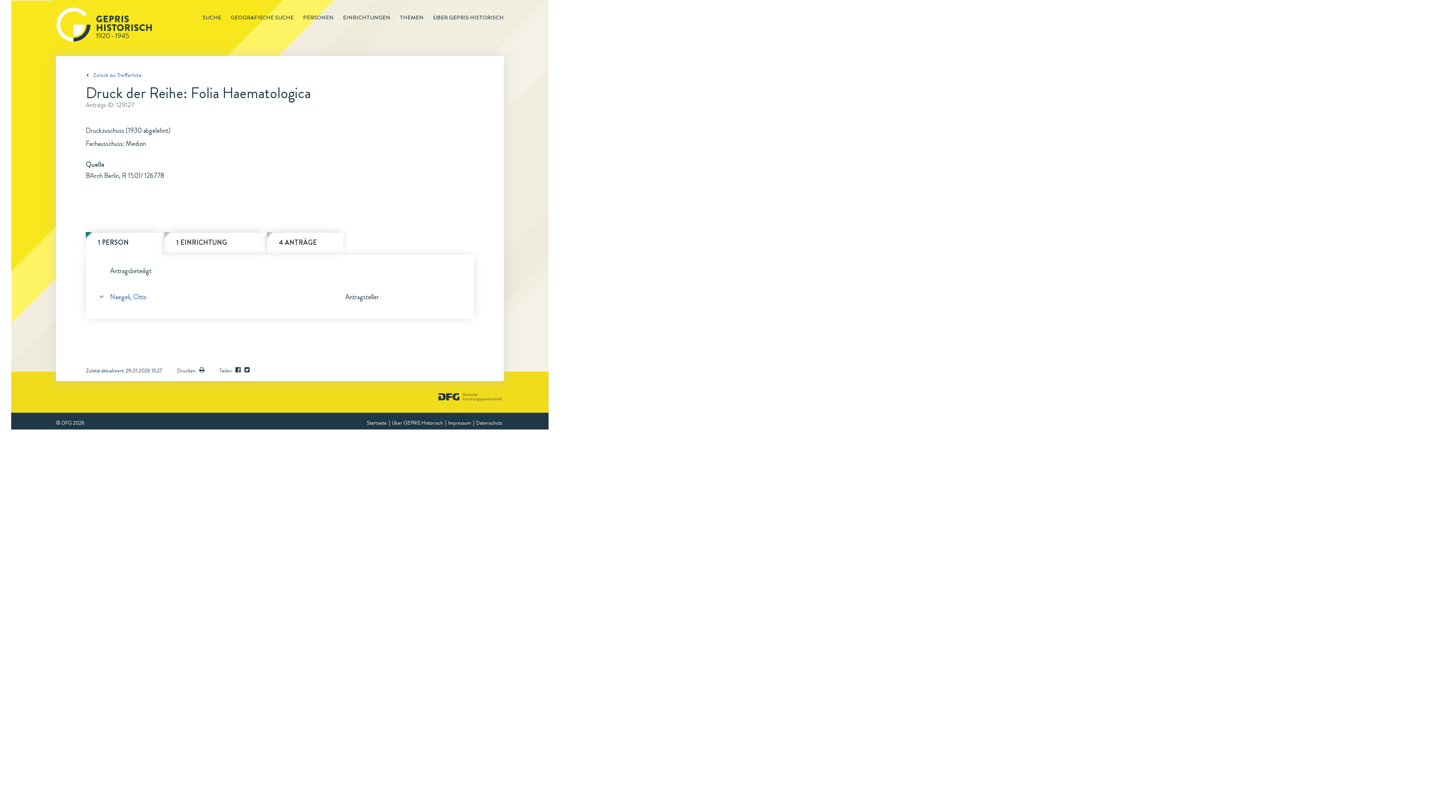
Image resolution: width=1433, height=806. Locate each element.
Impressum (459, 423)
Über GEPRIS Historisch (417, 423)
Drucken (186, 370)
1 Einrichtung (201, 242)
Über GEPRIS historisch (468, 17)
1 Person (113, 242)
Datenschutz (489, 423)
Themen (412, 17)
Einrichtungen (366, 17)
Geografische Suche (262, 17)
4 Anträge (298, 242)
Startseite (377, 423)
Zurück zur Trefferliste (117, 75)
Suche (212, 17)
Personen (318, 17)
